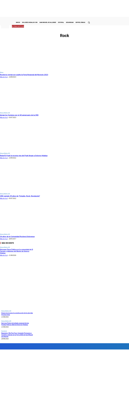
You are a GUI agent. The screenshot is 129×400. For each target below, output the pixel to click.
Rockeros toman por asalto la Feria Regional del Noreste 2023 (24, 75)
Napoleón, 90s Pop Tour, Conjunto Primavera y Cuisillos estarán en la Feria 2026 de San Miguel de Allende (17, 334)
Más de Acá (4, 77)
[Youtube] (58, 346)
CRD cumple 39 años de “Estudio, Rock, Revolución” (20, 196)
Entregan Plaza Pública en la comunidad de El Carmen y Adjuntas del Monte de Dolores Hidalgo (16, 251)
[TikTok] (42, 346)
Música (1, 72)
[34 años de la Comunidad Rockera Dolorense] (25, 217)
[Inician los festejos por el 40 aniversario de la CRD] (25, 96)
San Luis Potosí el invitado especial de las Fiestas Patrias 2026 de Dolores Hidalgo (15, 324)
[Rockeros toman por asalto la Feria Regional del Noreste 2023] (25, 55)
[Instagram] (20, 346)
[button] (89, 22)
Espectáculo (4, 330)
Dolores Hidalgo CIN (5, 112)
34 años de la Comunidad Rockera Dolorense (17, 237)
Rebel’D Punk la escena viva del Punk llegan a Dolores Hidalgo (24, 156)
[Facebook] (8, 346)
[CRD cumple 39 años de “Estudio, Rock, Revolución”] (25, 176)
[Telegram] (31, 346)
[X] (51, 346)
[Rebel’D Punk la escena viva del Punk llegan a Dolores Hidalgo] (25, 136)
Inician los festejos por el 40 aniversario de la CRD (19, 115)
